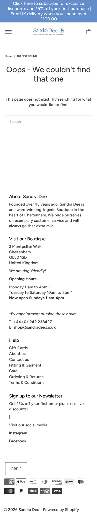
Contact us (19, 359)
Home (8, 56)
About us (17, 353)
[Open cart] (89, 31)
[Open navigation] (8, 31)
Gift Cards (18, 347)
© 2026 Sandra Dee (21, 509)
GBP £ (16, 468)
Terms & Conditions (26, 382)
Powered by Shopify (61, 509)
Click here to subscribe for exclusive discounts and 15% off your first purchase (47, 6)
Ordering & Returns (26, 376)
